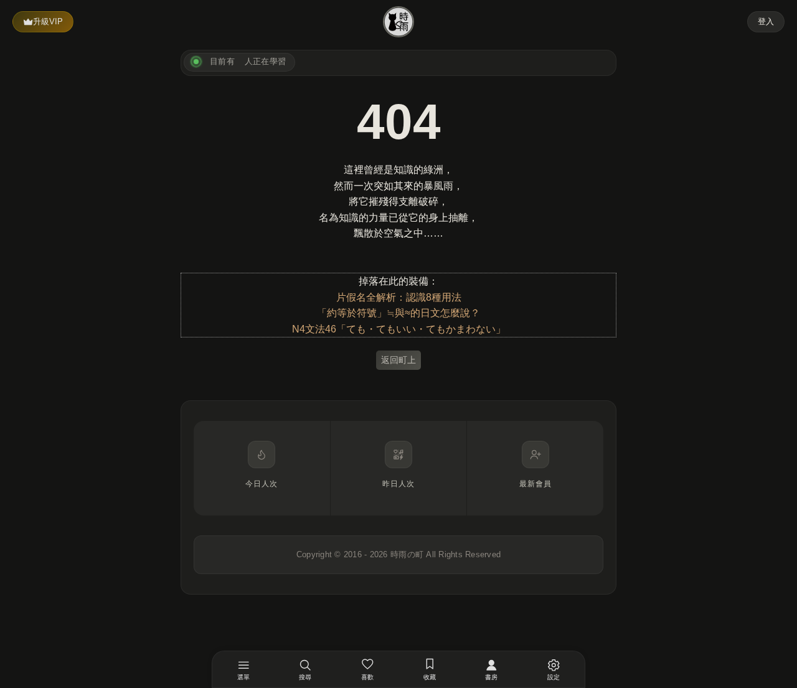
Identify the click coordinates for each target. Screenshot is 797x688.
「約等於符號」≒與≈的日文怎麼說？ (398, 313)
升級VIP (48, 21)
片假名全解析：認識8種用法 (398, 297)
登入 (766, 21)
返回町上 (398, 360)
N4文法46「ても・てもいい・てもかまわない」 (399, 329)
